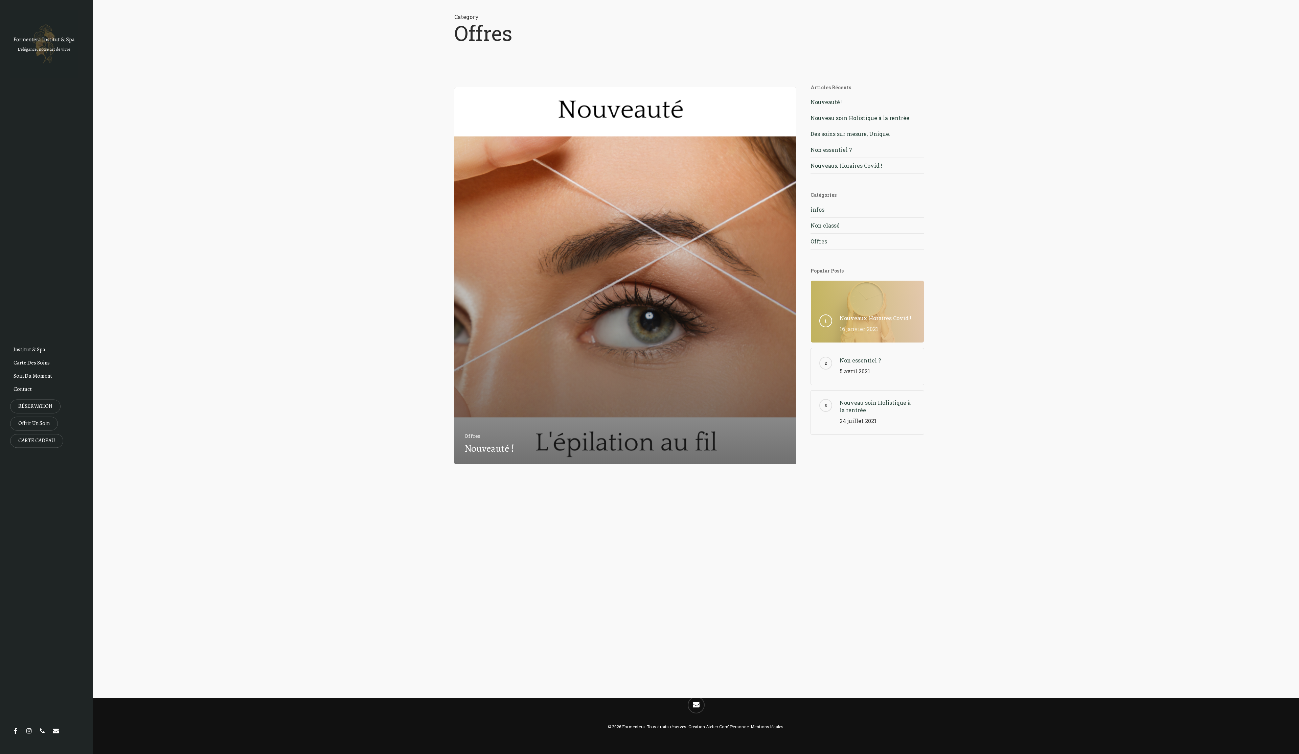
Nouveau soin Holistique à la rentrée (860, 117)
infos (817, 209)
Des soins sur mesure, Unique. (850, 133)
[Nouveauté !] (625, 275)
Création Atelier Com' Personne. (719, 726)
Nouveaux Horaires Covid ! (846, 165)
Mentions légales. (767, 726)
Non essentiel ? (831, 149)
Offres (472, 436)
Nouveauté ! (827, 101)
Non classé (825, 225)
